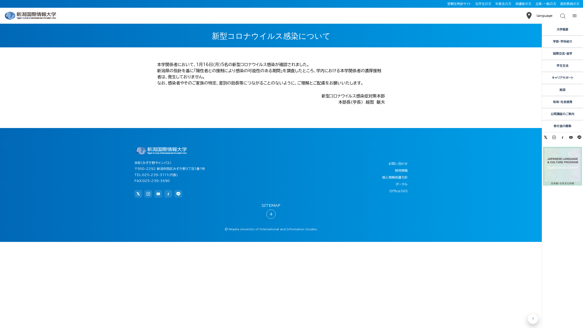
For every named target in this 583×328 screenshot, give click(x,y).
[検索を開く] (562, 16)
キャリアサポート (562, 77)
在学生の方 (483, 3)
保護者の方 (523, 3)
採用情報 (401, 170)
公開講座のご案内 (562, 114)
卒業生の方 (503, 3)
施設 (562, 89)
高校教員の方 (569, 3)
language (544, 15)
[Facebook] (562, 137)
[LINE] (579, 137)
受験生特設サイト (459, 3)
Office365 (398, 191)
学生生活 (562, 65)
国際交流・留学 (562, 53)
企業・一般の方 (545, 3)
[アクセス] (529, 15)
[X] (545, 137)
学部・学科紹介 (562, 41)
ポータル (402, 184)
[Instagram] (553, 137)
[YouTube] (571, 137)
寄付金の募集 (562, 126)
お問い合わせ (398, 163)
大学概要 (562, 29)
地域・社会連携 (562, 101)
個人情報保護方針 (395, 177)
